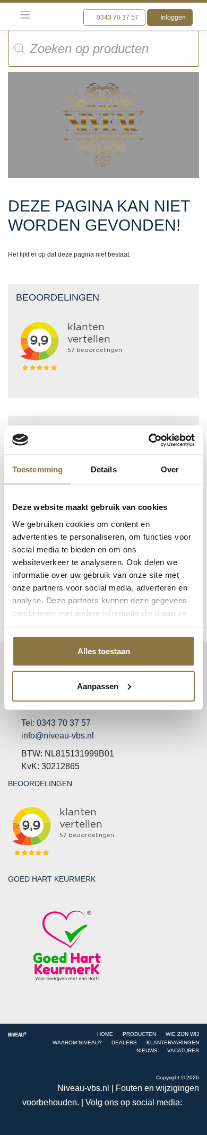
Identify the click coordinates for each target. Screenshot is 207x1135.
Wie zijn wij (182, 1034)
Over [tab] (170, 469)
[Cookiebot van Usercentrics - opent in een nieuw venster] (149, 440)
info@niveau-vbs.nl (57, 735)
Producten (139, 1034)
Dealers (124, 1042)
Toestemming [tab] (37, 469)
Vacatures (183, 1050)
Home (105, 1034)
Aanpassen (97, 685)
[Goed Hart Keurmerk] (67, 945)
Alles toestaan (103, 651)
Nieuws (147, 1050)
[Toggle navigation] (25, 15)
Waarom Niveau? (77, 1042)
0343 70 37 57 (117, 17)
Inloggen (172, 17)
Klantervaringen (172, 1042)
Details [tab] (104, 469)
